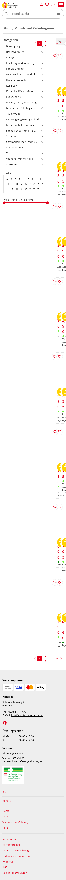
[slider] (25, 202)
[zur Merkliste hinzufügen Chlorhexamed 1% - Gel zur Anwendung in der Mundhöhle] (55, 281)
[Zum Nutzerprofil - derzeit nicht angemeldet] (41, 4)
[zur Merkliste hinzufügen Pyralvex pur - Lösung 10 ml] (55, 131)
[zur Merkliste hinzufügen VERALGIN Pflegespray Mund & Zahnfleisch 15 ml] (59, 357)
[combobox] (32, 15)
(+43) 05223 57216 (18, 712)
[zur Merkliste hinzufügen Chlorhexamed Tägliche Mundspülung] (55, 357)
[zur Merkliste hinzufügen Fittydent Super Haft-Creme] (59, 432)
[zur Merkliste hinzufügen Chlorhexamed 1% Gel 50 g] (55, 507)
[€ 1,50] (4, 203)
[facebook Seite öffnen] (4, 723)
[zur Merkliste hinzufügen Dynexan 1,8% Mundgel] (55, 206)
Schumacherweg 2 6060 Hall (13, 703)
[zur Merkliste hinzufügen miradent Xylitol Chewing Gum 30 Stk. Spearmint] (59, 582)
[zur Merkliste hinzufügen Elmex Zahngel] (59, 131)
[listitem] (25, 114)
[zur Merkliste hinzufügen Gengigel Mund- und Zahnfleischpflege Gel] (59, 206)
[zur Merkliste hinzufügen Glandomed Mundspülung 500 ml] (55, 582)
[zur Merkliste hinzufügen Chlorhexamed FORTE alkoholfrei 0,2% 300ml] (55, 56)
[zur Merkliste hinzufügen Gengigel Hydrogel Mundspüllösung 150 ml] (55, 432)
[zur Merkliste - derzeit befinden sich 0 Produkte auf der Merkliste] (47, 4)
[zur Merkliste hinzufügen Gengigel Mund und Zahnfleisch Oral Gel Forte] (59, 507)
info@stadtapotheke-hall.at (27, 715)
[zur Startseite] (20, 4)
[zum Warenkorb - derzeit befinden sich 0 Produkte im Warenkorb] (52, 4)
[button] (59, 14)
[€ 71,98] (47, 203)
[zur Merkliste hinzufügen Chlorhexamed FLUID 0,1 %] (59, 281)
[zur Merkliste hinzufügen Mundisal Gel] (59, 56)
